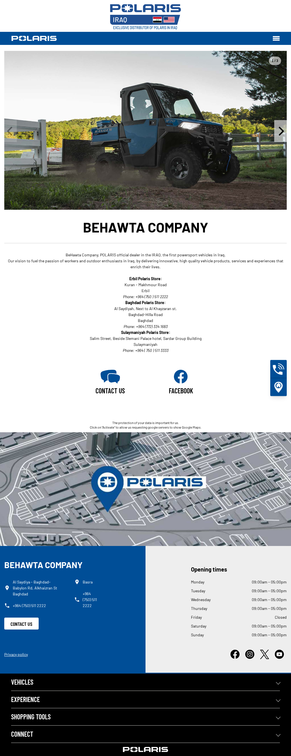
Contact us (21, 624)
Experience (25, 699)
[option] (145, 130)
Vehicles (22, 682)
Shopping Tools (31, 717)
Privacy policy (16, 654)
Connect (22, 734)
